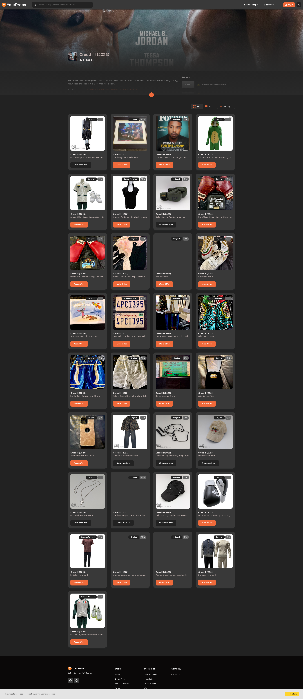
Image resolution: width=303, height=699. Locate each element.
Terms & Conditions (151, 675)
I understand (292, 694)
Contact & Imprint (150, 684)
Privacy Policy (148, 679)
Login (290, 5)
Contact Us (175, 675)
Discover (268, 4)
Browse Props (251, 4)
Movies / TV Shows (122, 684)
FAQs (145, 688)
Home (117, 675)
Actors (117, 688)
